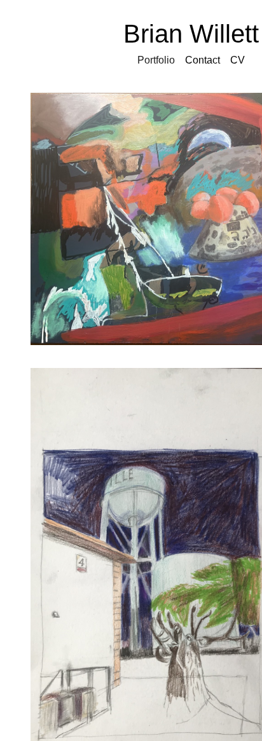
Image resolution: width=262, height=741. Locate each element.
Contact (202, 60)
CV (237, 60)
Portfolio (156, 60)
